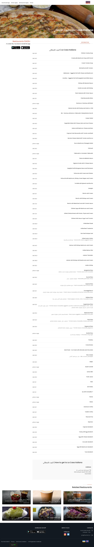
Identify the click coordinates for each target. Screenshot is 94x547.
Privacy (12, 541)
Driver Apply (14, 2)
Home (31, 2)
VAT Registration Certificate (34, 541)
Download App (6, 2)
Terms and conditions (21, 541)
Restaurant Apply (23, 2)
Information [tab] (85, 42)
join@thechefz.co (85, 535)
